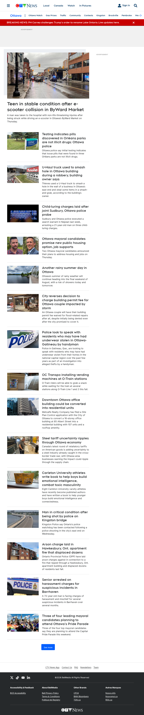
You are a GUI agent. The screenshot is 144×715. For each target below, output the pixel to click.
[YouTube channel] (23, 677)
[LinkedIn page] (28, 677)
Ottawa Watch (35, 15)
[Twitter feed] (12, 677)
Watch (71, 5)
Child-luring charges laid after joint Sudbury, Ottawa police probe (65, 210)
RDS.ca (108, 700)
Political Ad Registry (51, 700)
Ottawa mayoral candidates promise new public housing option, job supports (64, 243)
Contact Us (67, 667)
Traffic (63, 15)
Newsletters (85, 667)
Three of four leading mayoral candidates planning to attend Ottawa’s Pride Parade (65, 620)
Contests (88, 15)
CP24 (76, 693)
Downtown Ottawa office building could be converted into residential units (64, 404)
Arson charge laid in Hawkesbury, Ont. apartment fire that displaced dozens (64, 548)
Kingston (100, 15)
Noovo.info (110, 693)
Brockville (113, 15)
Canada (58, 5)
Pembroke (127, 15)
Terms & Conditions (51, 696)
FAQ (76, 667)
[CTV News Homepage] (26, 5)
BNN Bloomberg (81, 696)
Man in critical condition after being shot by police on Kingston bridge (65, 516)
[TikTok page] (17, 677)
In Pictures (85, 5)
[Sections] (8, 5)
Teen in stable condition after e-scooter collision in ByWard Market (45, 106)
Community (75, 15)
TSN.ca (77, 700)
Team (96, 667)
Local (46, 5)
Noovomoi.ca (111, 696)
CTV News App (52, 667)
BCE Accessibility (18, 693)
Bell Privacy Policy (50, 693)
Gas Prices (51, 15)
